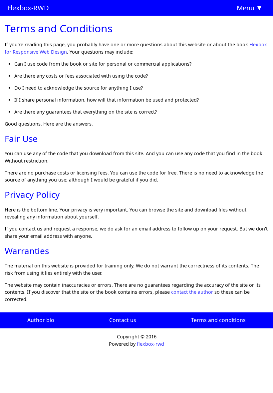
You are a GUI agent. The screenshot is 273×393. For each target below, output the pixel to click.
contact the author (192, 292)
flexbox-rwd (150, 344)
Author (36, 320)
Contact (119, 320)
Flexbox (19, 7)
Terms (199, 320)
